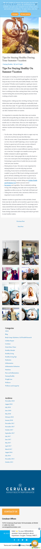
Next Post (20, 226)
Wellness (8, 382)
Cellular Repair (9, 341)
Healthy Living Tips (11, 357)
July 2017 (8, 436)
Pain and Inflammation (12, 373)
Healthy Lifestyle (10, 350)
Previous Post (20, 221)
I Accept (15, 14)
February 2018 (9, 417)
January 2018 (9, 420)
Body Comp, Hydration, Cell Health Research (18, 337)
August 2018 (8, 404)
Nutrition (8, 370)
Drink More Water (10, 347)
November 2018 (10, 401)
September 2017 (10, 433)
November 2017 (10, 427)
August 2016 (8, 452)
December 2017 (9, 423)
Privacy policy (25, 14)
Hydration (8, 360)
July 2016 (8, 455)
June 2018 (8, 410)
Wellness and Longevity (12, 386)
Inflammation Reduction (12, 366)
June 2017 (8, 439)
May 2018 (8, 414)
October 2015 (9, 462)
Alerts (7, 331)
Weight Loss (8, 379)
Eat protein (7, 185)
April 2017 (8, 446)
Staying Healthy (8, 64)
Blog (6, 334)
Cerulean (8, 344)
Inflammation (9, 363)
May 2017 (8, 443)
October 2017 (9, 430)
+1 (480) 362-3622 (8, 525)
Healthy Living (9, 353)
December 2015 (9, 459)
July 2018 (8, 407)
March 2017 (8, 449)
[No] (38, 9)
